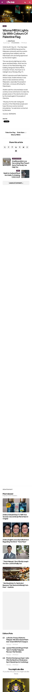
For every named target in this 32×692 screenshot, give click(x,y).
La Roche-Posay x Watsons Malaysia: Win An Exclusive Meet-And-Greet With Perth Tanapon (17, 640)
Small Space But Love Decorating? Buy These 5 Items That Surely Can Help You (20, 164)
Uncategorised (17, 158)
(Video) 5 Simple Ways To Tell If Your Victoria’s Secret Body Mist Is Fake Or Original (15, 517)
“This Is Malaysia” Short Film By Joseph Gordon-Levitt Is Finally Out (15, 562)
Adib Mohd (11, 41)
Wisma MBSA (16, 135)
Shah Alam (21, 132)
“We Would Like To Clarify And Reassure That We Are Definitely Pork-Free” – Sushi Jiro (16, 585)
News (4, 26)
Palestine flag (11, 132)
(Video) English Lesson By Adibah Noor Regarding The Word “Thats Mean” (16, 541)
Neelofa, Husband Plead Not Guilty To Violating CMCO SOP (11, 175)
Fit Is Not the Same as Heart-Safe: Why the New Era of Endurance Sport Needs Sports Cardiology (17, 660)
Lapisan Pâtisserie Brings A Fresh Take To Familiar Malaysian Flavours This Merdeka (17, 650)
